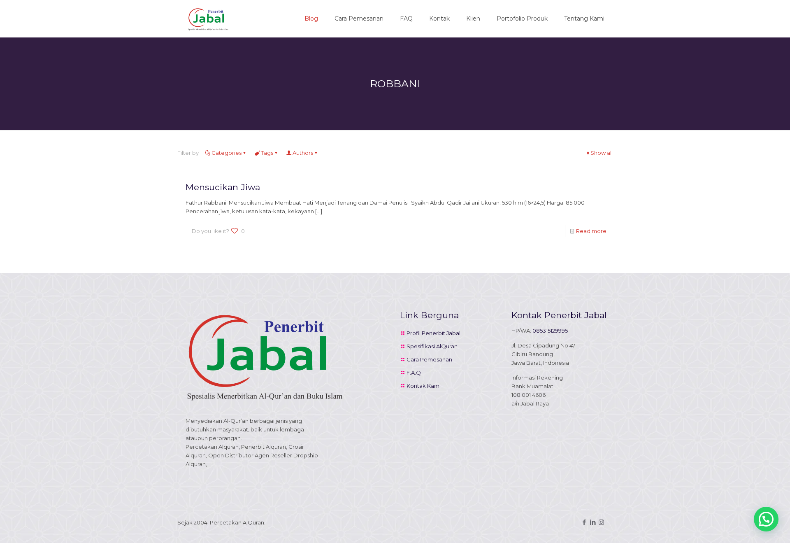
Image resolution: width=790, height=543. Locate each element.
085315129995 (550, 330)
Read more (591, 231)
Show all (601, 152)
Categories (226, 152)
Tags (267, 152)
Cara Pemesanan (429, 359)
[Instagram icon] (601, 522)
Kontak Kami (424, 385)
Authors (303, 152)
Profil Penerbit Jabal (433, 333)
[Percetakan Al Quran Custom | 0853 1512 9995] (208, 18)
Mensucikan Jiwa (223, 187)
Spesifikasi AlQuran (432, 346)
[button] (766, 519)
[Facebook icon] (584, 522)
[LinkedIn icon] (593, 522)
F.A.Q (414, 372)
